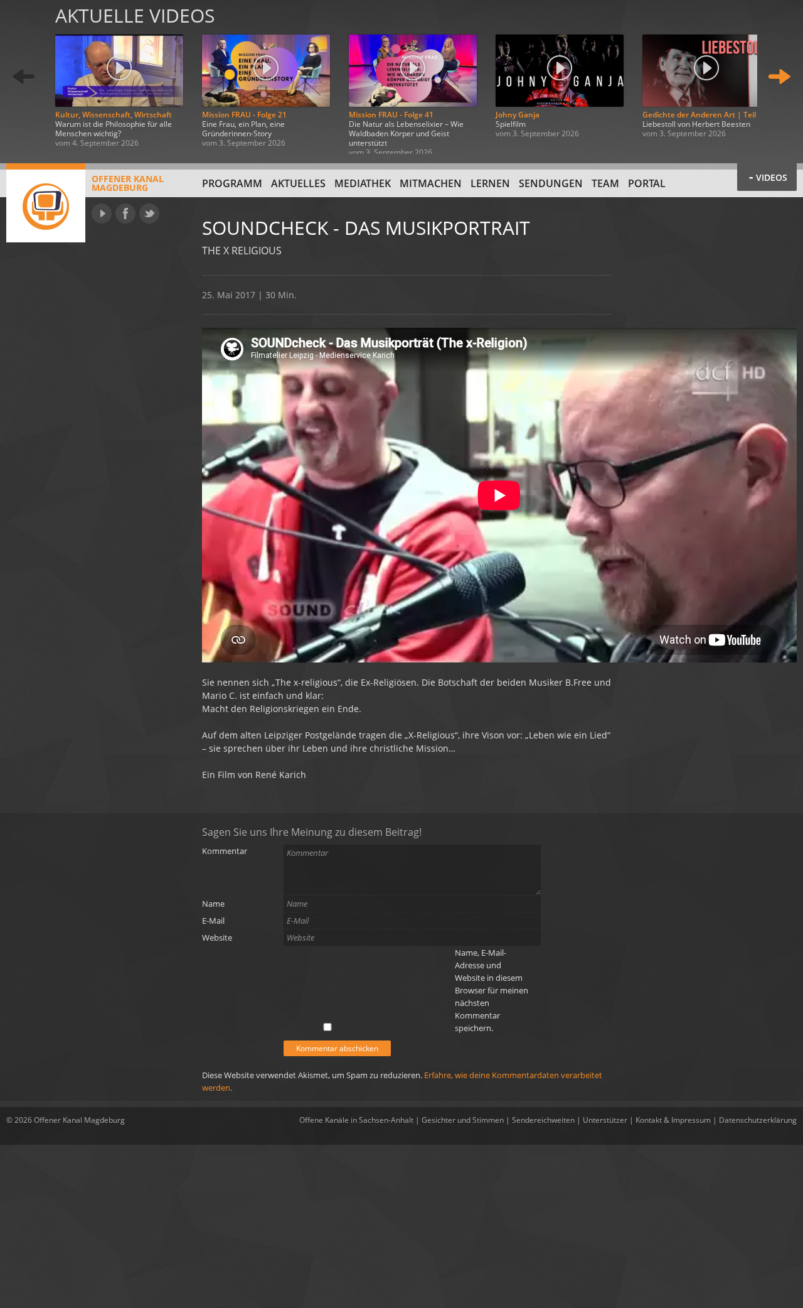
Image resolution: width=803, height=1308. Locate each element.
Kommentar (224, 851)
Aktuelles (298, 183)
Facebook (125, 213)
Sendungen (551, 183)
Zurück (24, 77)
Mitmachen (431, 183)
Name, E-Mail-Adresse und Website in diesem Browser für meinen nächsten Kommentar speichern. (491, 990)
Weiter (779, 77)
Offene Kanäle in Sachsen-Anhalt (356, 1120)
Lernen (490, 183)
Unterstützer (605, 1120)
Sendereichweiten (543, 1120)
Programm (232, 183)
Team (605, 183)
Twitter (149, 213)
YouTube (102, 213)
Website (217, 937)
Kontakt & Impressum (673, 1120)
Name (213, 903)
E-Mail (213, 920)
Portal (647, 183)
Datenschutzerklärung (758, 1120)
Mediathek (362, 183)
